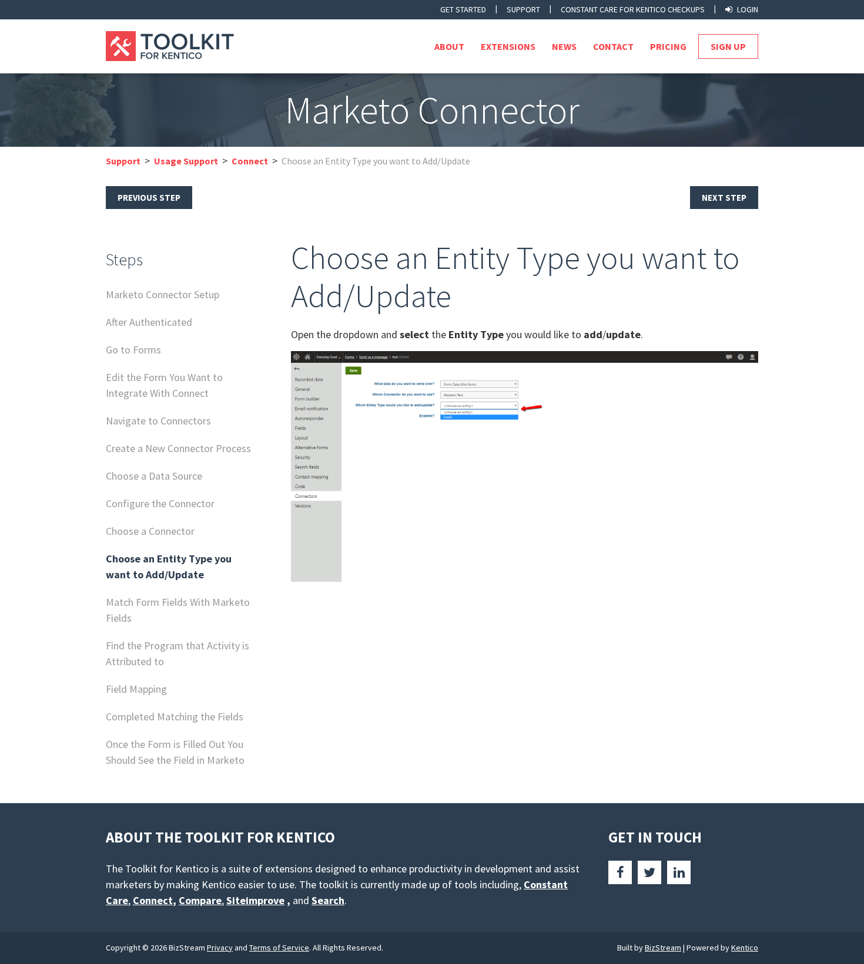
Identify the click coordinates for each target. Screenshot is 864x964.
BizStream (663, 947)
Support (523, 9)
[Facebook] (620, 872)
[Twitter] (649, 872)
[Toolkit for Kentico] (184, 46)
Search (328, 900)
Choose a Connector (150, 531)
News (564, 46)
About (449, 46)
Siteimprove (255, 900)
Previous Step (149, 197)
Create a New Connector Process (178, 448)
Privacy (220, 947)
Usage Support (186, 161)
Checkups (633, 9)
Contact (613, 46)
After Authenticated (149, 322)
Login (747, 9)
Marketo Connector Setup (162, 294)
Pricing (668, 46)
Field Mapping (136, 689)
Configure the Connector (160, 503)
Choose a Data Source (154, 476)
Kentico (744, 947)
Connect (250, 161)
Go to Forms (133, 349)
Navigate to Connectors (158, 420)
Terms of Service (279, 947)
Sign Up (728, 46)
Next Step (724, 197)
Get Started (463, 9)
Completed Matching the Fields (174, 716)
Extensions (508, 46)
